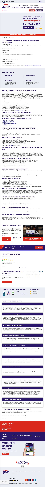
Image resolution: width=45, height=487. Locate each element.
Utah (10, 37)
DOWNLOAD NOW (5, 453)
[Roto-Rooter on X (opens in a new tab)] (30, 480)
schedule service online (19, 110)
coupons (14, 239)
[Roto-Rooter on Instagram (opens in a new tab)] (33, 480)
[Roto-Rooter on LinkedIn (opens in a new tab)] (35, 480)
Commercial (25, 7)
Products (24, 471)
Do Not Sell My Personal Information (8, 485)
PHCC (18, 291)
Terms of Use (33, 485)
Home (3, 37)
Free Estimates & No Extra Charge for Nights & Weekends (22, 35)
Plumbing (17, 7)
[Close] (7, 482)
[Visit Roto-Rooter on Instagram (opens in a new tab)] (42, 271)
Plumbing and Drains (6, 122)
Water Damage (36, 7)
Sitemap (13, 473)
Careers (20, 5)
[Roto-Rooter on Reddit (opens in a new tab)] (26, 480)
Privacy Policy (27, 485)
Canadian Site (38, 471)
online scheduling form (37, 65)
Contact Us (23, 5)
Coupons (41, 7)
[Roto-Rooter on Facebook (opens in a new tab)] (29, 480)
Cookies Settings (17, 485)
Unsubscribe (23, 485)
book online (11, 145)
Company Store (33, 471)
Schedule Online (27, 27)
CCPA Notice (37, 485)
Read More (3, 235)
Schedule (32, 10)
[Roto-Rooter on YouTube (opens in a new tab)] (27, 480)
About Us (28, 471)
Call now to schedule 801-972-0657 (6, 428)
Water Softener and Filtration (8, 125)
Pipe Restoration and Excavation (8, 121)
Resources (26, 5)
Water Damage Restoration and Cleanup (10, 123)
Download (40, 1)
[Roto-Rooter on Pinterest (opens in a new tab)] (32, 480)
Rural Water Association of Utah (22, 293)
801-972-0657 (31, 23)
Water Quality (30, 7)
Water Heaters (5, 124)
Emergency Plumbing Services (8, 120)
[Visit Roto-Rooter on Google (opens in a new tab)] (39, 271)
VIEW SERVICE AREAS (7, 282)
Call (39, 10)
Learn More (37, 436)
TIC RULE (41, 485)
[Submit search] (42, 5)
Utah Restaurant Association (21, 294)
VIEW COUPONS (39, 247)
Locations (13, 7)
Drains (21, 7)
